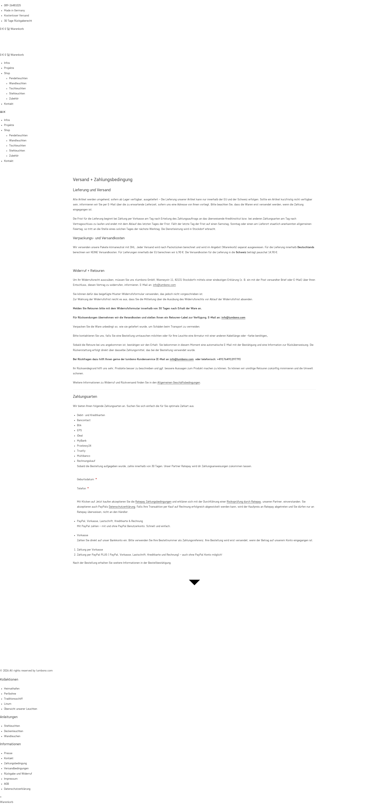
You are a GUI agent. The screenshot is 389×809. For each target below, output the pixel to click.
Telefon (83, 488)
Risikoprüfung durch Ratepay (244, 501)
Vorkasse (82, 535)
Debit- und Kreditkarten (91, 415)
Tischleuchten (17, 88)
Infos (7, 63)
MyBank (82, 440)
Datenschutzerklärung (122, 506)
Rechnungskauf (86, 461)
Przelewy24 (84, 445)
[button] (194, 112)
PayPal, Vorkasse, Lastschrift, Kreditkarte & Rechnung (110, 521)
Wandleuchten (17, 83)
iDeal (80, 435)
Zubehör (14, 98)
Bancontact (84, 420)
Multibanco (83, 456)
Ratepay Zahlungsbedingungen (153, 501)
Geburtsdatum (87, 479)
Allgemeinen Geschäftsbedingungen (178, 382)
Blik (79, 425)
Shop (7, 73)
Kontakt (8, 103)
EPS (79, 430)
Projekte (9, 68)
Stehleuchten (17, 93)
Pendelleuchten (18, 78)
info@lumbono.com (164, 285)
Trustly (81, 450)
